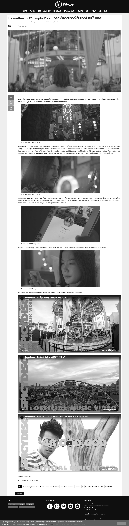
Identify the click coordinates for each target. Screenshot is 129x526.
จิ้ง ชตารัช (88, 487)
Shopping (103, 11)
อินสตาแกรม (108, 487)
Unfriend (77, 487)
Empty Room (31, 487)
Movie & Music (17, 22)
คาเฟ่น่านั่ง (30, 504)
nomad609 (14, 26)
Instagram (49, 487)
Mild (65, 487)
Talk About (69, 11)
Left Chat (56, 487)
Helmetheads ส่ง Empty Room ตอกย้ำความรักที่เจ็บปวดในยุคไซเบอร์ (40, 22)
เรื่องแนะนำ (19, 494)
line (61, 487)
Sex (87, 11)
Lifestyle (57, 11)
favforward (13, 504)
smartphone (13, 507)
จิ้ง (83, 487)
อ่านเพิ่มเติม (50, 524)
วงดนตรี (94, 487)
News (94, 11)
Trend (32, 11)
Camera (22, 507)
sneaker (21, 504)
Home (24, 11)
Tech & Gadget (44, 11)
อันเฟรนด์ (100, 487)
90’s (24, 487)
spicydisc (71, 487)
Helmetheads (40, 487)
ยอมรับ (121, 523)
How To (80, 11)
